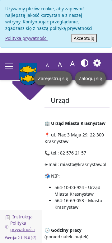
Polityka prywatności (26, 38)
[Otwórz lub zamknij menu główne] (9, 66)
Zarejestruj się (53, 78)
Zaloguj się (90, 78)
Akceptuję (84, 38)
